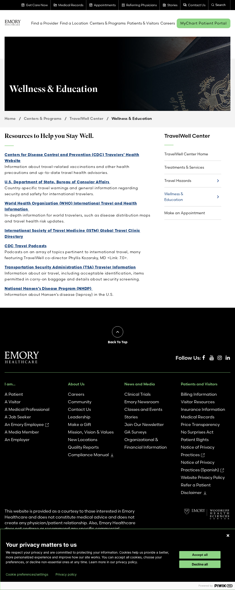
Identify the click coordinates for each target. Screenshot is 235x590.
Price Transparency (200, 424)
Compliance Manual (88, 454)
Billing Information (199, 394)
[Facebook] (203, 358)
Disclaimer (191, 492)
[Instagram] (219, 358)
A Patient (14, 394)
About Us (76, 384)
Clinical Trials (137, 394)
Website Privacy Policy (203, 477)
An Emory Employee (24, 424)
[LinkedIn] (227, 358)
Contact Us (79, 409)
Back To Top (117, 342)
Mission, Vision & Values (91, 432)
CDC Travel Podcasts (26, 246)
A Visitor (13, 401)
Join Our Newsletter (144, 424)
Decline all (200, 564)
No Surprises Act (197, 432)
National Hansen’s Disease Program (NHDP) (49, 288)
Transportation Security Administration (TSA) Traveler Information (70, 267)
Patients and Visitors (199, 384)
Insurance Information (203, 409)
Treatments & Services (184, 167)
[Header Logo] (13, 23)
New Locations (82, 439)
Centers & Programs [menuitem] (108, 23)
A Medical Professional (27, 409)
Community (79, 401)
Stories (131, 417)
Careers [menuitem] (167, 23)
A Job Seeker (18, 417)
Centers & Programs (43, 118)
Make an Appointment (184, 213)
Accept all (200, 555)
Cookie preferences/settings (27, 574)
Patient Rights (195, 439)
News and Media (139, 384)
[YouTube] (211, 358)
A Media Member (22, 432)
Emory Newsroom (141, 401)
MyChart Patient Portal (203, 23)
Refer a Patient (196, 485)
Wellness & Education (173, 197)
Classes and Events (143, 409)
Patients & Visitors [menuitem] (143, 23)
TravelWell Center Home (186, 154)
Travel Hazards (177, 180)
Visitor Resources (198, 401)
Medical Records (197, 417)
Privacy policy (66, 574)
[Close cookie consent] (228, 535)
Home (10, 118)
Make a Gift (79, 424)
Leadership (79, 417)
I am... (10, 384)
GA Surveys (135, 432)
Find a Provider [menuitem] (44, 23)
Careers (76, 394)
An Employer (17, 439)
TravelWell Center (87, 118)
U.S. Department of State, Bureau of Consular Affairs (57, 182)
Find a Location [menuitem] (74, 23)
